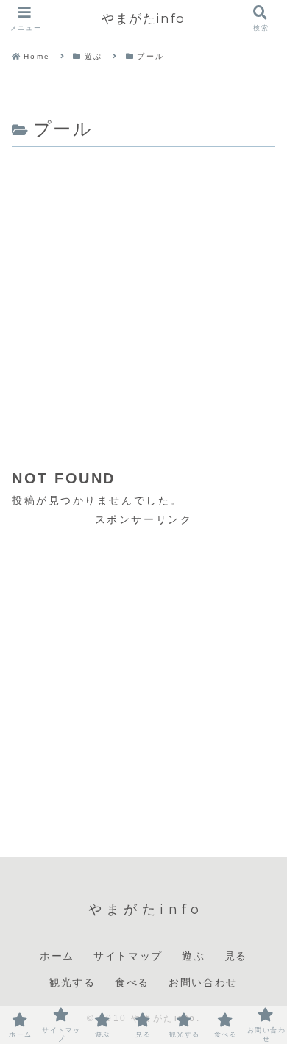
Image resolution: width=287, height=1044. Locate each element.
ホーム (57, 955)
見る (235, 955)
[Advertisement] (143, 303)
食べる (132, 982)
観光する (72, 982)
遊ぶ (193, 955)
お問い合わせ (203, 982)
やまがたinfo (143, 18)
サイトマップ (128, 955)
